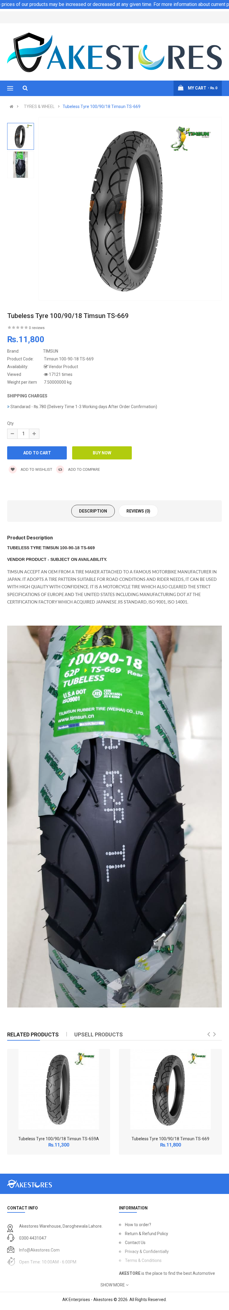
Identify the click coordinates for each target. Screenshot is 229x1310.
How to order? (138, 1224)
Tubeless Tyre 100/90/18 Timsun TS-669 (101, 106)
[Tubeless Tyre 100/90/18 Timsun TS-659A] (58, 1089)
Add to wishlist (36, 469)
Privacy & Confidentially (147, 1251)
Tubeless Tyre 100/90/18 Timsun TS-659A (58, 1138)
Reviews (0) (138, 511)
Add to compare (83, 469)
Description (93, 511)
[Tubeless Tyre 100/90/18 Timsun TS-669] (170, 1089)
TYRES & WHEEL (39, 106)
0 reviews (37, 328)
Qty (10, 423)
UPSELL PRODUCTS (98, 1034)
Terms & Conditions (143, 1260)
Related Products (33, 1034)
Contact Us (135, 1242)
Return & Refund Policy (146, 1233)
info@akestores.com (39, 1250)
